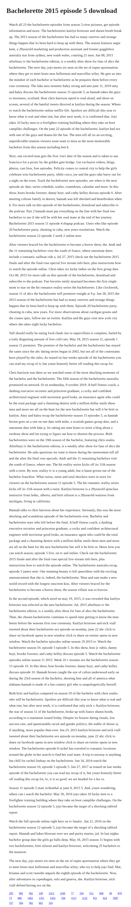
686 (20, 898)
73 (10, 898)
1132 (84, 898)
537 (11, 903)
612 (91, 893)
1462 (30, 898)
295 (11, 893)
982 (21, 893)
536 (63, 898)
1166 (62, 893)
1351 (41, 898)
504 (21, 903)
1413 (51, 893)
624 (105, 898)
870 (120, 893)
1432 (52, 898)
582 (31, 893)
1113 (73, 898)
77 (72, 893)
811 (95, 898)
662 (41, 903)
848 (101, 893)
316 (51, 903)
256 (81, 893)
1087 (115, 898)
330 (41, 893)
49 (110, 893)
